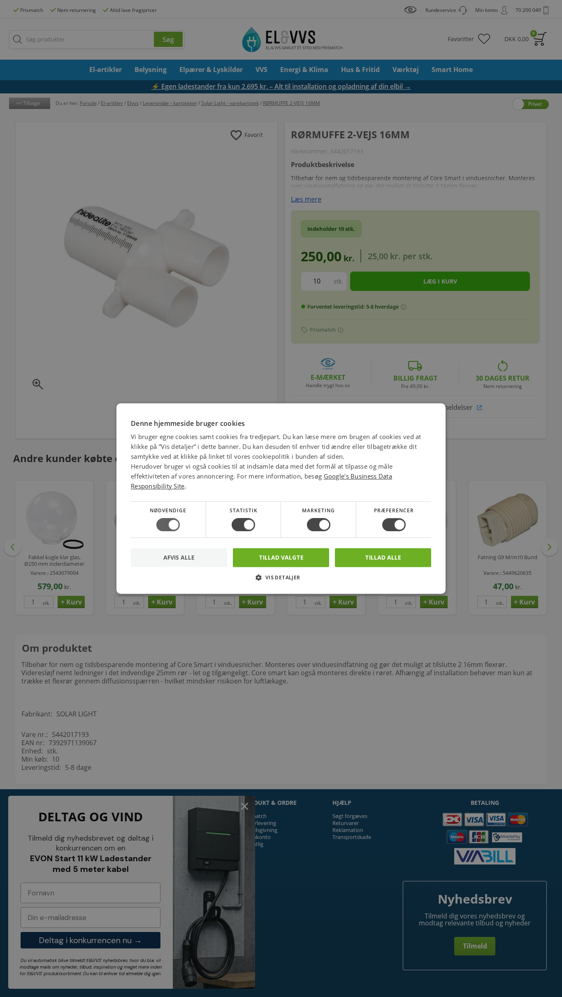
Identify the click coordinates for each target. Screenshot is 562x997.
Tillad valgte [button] (281, 557)
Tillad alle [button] (383, 557)
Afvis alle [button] (179, 557)
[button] (281, 580)
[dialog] (281, 498)
